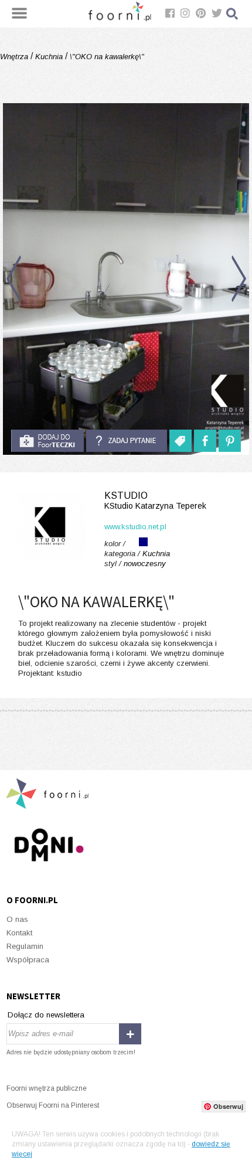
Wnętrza (15, 56)
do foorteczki (47, 441)
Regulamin (24, 946)
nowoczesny (145, 563)
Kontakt (19, 932)
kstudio (155, 500)
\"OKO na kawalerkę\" (105, 56)
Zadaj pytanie (126, 441)
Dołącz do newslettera (46, 1014)
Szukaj (232, 14)
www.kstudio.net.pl (135, 526)
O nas (17, 919)
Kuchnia (49, 56)
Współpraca (27, 959)
